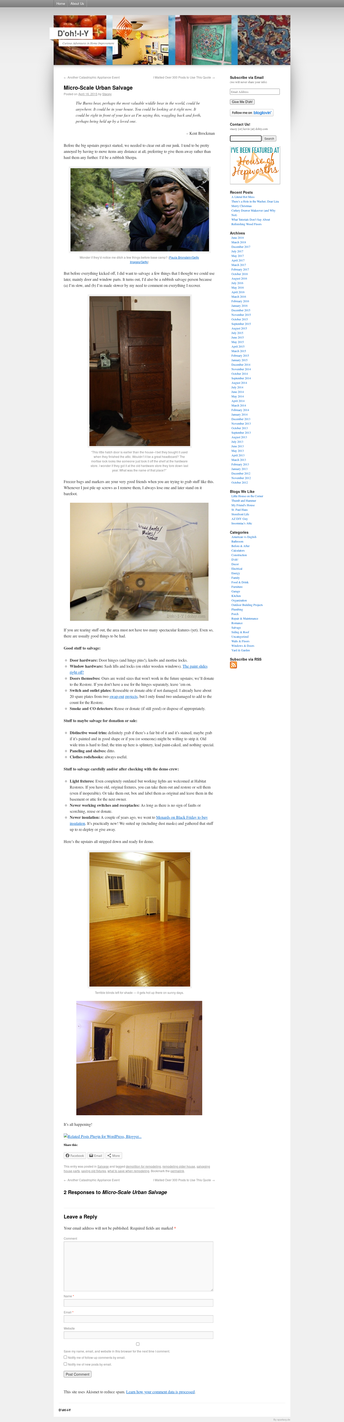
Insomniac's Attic (241, 523)
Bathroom (237, 541)
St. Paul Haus (239, 509)
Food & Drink (240, 582)
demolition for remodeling (143, 1166)
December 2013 (240, 419)
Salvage (103, 1166)
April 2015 (238, 346)
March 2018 (238, 242)
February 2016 (240, 301)
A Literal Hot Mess (243, 197)
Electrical (236, 568)
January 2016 (239, 305)
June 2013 (237, 446)
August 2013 (239, 437)
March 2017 (238, 265)
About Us (77, 3)
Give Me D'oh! (242, 102)
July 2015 (237, 333)
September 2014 (241, 378)
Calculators (238, 550)
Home (60, 3)
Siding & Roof (240, 632)
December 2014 (240, 364)
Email (69, 1312)
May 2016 (237, 287)
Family (235, 577)
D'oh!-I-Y (73, 33)
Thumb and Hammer (243, 500)
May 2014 (237, 396)
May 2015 (237, 342)
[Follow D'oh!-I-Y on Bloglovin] (251, 115)
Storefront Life (240, 514)
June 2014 (237, 392)
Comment (70, 1238)
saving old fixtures (93, 1171)
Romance (237, 623)
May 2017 (237, 256)
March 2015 (238, 351)
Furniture (237, 587)
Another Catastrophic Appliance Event (92, 77)
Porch (234, 614)
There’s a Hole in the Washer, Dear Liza (255, 201)
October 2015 (239, 319)
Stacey (107, 94)
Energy (235, 573)
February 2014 (240, 410)
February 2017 (240, 269)
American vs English (243, 537)
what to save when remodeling (128, 1171)
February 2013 (240, 464)
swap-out (117, 696)
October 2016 (239, 274)
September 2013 (241, 432)
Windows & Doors (242, 646)
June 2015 (237, 337)
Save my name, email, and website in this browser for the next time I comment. (117, 1351)
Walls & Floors (240, 641)
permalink (177, 1171)
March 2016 (238, 296)
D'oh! (234, 559)
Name (69, 1296)
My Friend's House (243, 505)
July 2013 (237, 441)
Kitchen (236, 596)
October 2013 (239, 428)
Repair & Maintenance (244, 618)
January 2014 (239, 414)
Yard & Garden (240, 650)
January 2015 (239, 360)
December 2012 (240, 473)
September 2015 (241, 324)
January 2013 (239, 469)
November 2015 (241, 315)
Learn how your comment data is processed (160, 1391)
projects (131, 696)
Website (69, 1328)
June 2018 (237, 237)
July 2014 (237, 387)
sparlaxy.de (283, 1419)
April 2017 (238, 260)
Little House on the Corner (247, 496)
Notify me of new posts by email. (90, 1364)
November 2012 (241, 478)
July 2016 (237, 283)
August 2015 (239, 328)
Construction (239, 555)
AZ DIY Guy (239, 519)
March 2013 (238, 460)
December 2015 (240, 310)
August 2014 (239, 383)
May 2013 (237, 451)
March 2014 (238, 405)
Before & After (240, 546)
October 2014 (239, 373)
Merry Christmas (241, 206)
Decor (235, 564)
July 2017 (237, 251)
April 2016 (238, 292)
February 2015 (240, 355)
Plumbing (237, 609)
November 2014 (241, 369)
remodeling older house (178, 1166)
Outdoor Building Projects (247, 605)
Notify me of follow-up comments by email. (96, 1357)
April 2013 (238, 455)
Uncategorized (240, 636)
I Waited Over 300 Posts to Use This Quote (184, 77)
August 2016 (239, 278)
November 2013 (241, 423)
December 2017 (240, 247)
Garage (235, 591)
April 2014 (238, 401)
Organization (239, 600)
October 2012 (239, 482)
